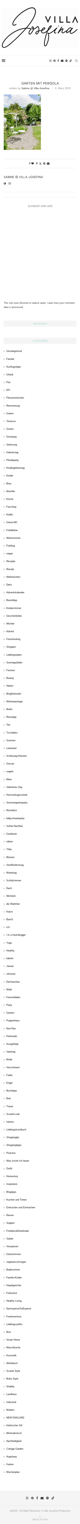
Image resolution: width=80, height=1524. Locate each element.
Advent (10, 631)
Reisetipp (11, 717)
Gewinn (10, 1012)
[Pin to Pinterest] (44, 163)
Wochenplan (13, 1472)
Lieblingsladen (14, 654)
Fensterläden (13, 997)
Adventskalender (15, 592)
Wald (9, 989)
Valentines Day (14, 787)
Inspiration (11, 1184)
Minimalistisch (14, 1433)
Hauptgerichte (13, 1285)
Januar (10, 966)
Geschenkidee (14, 615)
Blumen (10, 857)
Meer (9, 779)
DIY (8, 390)
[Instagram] (50, 60)
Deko (9, 584)
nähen (9, 841)
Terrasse (11, 421)
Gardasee (11, 833)
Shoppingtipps (14, 1145)
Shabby (10, 1386)
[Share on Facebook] (37, 163)
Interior (10, 1121)
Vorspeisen (12, 1246)
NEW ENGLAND (15, 1417)
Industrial (11, 1402)
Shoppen (11, 646)
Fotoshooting (13, 639)
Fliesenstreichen (15, 397)
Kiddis (9, 514)
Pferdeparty (12, 460)
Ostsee (10, 763)
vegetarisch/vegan (16, 1261)
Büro (8, 483)
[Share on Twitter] (40, 163)
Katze (9, 911)
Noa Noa (11, 1028)
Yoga (9, 942)
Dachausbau (13, 981)
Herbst (9, 685)
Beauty (10, 678)
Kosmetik (11, 1355)
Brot (8, 1332)
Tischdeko (11, 732)
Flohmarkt (11, 1036)
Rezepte (10, 561)
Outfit (9, 1168)
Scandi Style (13, 1371)
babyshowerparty (15, 818)
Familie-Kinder (14, 1277)
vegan (9, 553)
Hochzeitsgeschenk (17, 794)
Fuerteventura (13, 1316)
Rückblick (11, 810)
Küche (9, 499)
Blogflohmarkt (13, 693)
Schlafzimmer (13, 880)
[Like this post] (32, 163)
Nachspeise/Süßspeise (18, 1308)
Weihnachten (13, 577)
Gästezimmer (13, 1254)
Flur (8, 382)
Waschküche (13, 1347)
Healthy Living (14, 1300)
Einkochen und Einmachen (20, 1207)
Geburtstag (12, 452)
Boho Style (12, 1378)
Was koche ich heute (17, 1160)
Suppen (10, 1223)
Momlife (10, 491)
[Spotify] (66, 60)
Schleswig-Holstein (16, 756)
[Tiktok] (70, 60)
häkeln (9, 958)
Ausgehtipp (12, 1044)
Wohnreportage (14, 701)
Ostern (10, 429)
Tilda (9, 849)
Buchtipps (11, 1090)
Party (9, 1005)
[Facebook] (58, 60)
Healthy (10, 950)
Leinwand (11, 748)
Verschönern (13, 1067)
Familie (10, 359)
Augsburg (11, 1456)
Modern (10, 1409)
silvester (10, 973)
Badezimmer (13, 1269)
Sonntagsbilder (14, 662)
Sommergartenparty (17, 802)
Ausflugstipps (13, 366)
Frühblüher (12, 530)
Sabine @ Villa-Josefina (35, 88)
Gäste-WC (11, 522)
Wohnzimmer (13, 538)
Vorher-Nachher (14, 826)
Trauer (9, 1106)
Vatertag (10, 1051)
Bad (8, 1098)
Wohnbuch (12, 1363)
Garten (10, 413)
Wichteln (11, 896)
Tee (8, 724)
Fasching (11, 506)
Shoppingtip (12, 1137)
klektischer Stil (14, 1425)
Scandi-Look (13, 1114)
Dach (9, 888)
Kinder (9, 475)
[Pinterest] (54, 60)
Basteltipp (11, 600)
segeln (9, 771)
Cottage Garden (14, 1448)
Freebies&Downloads (17, 1230)
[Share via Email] (48, 163)
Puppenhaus (13, 1020)
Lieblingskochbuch (16, 1129)
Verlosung (11, 444)
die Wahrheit (13, 904)
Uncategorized (14, 351)
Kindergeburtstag (15, 467)
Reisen (10, 1215)
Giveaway (11, 436)
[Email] (62, 60)
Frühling (10, 545)
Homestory (12, 1176)
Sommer (10, 740)
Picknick (11, 1153)
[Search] (76, 60)
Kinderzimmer (13, 608)
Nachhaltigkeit (14, 1441)
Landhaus (11, 1394)
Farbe (9, 1075)
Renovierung (13, 405)
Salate (9, 1238)
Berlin (9, 709)
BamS (9, 919)
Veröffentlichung (15, 865)
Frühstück (11, 1293)
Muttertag (11, 872)
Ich (8, 927)
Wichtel (10, 623)
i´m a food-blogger (16, 935)
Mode (9, 1059)
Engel (9, 1083)
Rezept (10, 569)
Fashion (10, 670)
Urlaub (9, 374)
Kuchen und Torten (16, 1199)
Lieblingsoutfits (14, 1324)
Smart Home (13, 1339)
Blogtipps (11, 1192)
